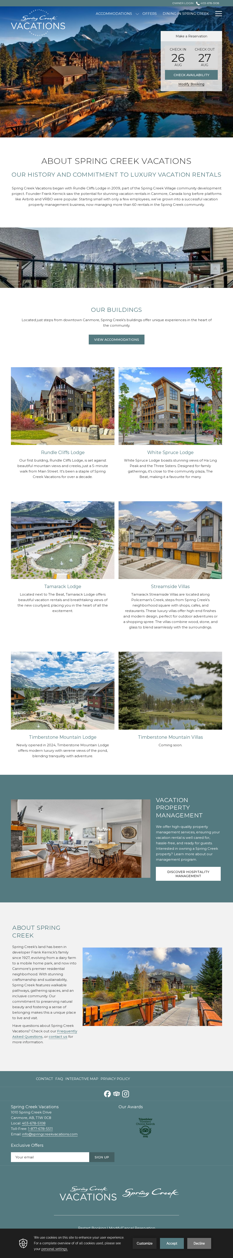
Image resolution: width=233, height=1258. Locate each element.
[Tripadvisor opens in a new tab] (116, 1093)
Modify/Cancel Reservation (132, 1228)
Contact (44, 1079)
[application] (116, 1243)
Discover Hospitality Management (188, 874)
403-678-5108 (209, 3)
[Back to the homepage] (38, 22)
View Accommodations (116, 340)
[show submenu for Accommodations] (137, 13)
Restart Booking (92, 1228)
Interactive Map (81, 1079)
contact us (58, 1036)
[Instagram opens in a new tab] (125, 1093)
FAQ (59, 1079)
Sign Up (102, 1157)
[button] (178, 57)
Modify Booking (191, 84)
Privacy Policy (115, 1079)
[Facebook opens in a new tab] (107, 1093)
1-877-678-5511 (40, 1128)
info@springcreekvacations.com (50, 1134)
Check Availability (191, 75)
